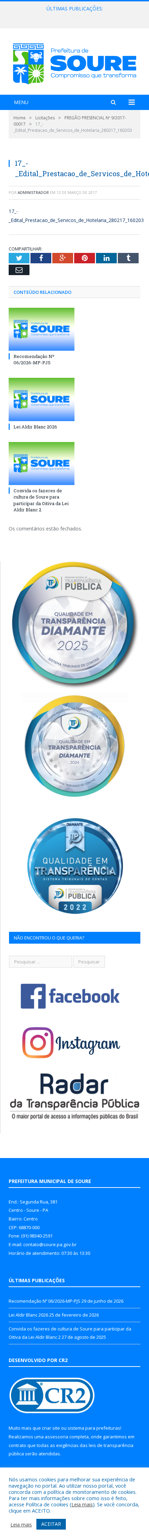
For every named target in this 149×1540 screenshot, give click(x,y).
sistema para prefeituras (94, 1428)
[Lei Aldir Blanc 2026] (41, 399)
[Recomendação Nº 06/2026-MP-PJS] (41, 329)
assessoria (56, 1436)
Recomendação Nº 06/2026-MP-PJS (34, 359)
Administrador (33, 192)
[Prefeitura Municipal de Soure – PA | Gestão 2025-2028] (74, 62)
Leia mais (82, 1504)
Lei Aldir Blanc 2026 (73, 16)
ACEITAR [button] (51, 1524)
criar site (51, 1428)
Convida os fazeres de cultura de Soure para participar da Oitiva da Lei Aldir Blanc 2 (41, 500)
